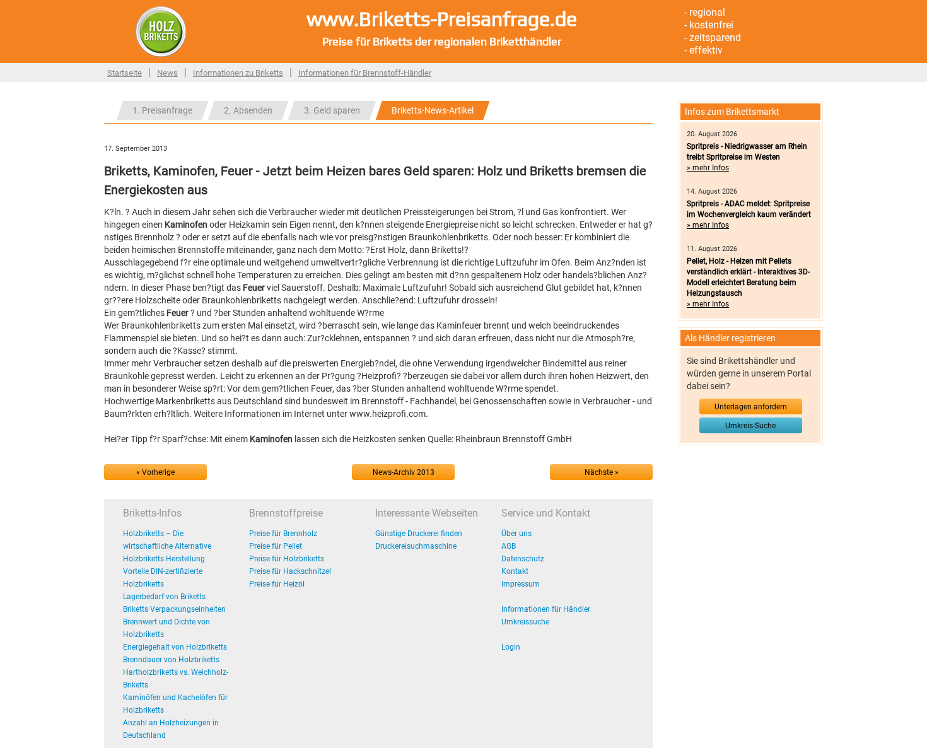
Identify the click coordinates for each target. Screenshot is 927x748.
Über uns (516, 533)
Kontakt (514, 571)
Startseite (124, 73)
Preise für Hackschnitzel (290, 571)
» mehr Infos (708, 167)
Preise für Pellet (275, 546)
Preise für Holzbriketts (286, 558)
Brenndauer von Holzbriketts (171, 659)
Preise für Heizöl (277, 584)
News (167, 73)
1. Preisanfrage (162, 110)
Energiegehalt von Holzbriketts (175, 647)
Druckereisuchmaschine (416, 546)
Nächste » (602, 472)
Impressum (520, 584)
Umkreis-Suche (750, 425)
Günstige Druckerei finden (418, 533)
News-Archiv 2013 (403, 472)
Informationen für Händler (545, 609)
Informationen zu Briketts (238, 73)
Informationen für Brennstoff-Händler (364, 73)
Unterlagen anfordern (750, 406)
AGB (508, 546)
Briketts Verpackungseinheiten (174, 609)
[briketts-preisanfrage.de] (161, 31)
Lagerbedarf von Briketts (164, 596)
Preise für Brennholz (283, 533)
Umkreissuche (525, 621)
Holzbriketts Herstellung (164, 558)
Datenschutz (522, 558)
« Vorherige (155, 472)
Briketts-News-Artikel (433, 110)
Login (510, 647)
